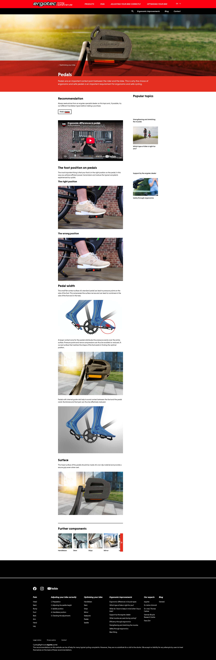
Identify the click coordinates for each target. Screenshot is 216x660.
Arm (34, 619)
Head (35, 602)
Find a (65, 112)
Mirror (86, 612)
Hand (35, 623)
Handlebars (88, 602)
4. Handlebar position (58, 612)
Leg (34, 626)
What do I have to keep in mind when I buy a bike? (125, 610)
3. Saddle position (57, 609)
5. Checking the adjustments (60, 616)
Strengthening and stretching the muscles (124, 625)
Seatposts (87, 616)
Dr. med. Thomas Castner (150, 610)
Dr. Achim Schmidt (150, 605)
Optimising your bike (67, 65)
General (161, 602)
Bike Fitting (113, 632)
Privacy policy (51, 640)
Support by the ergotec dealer (120, 615)
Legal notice (37, 640)
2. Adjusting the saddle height (61, 605)
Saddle (86, 623)
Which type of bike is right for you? (122, 605)
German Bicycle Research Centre (149, 616)
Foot (34, 612)
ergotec (147, 602)
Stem (86, 605)
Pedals (86, 619)
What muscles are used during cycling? (123, 618)
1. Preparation (55, 602)
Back (34, 616)
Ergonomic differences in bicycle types (123, 602)
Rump (35, 609)
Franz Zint (147, 621)
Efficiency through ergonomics (120, 622)
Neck (34, 605)
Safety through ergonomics (119, 629)
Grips (86, 609)
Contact (64, 640)
